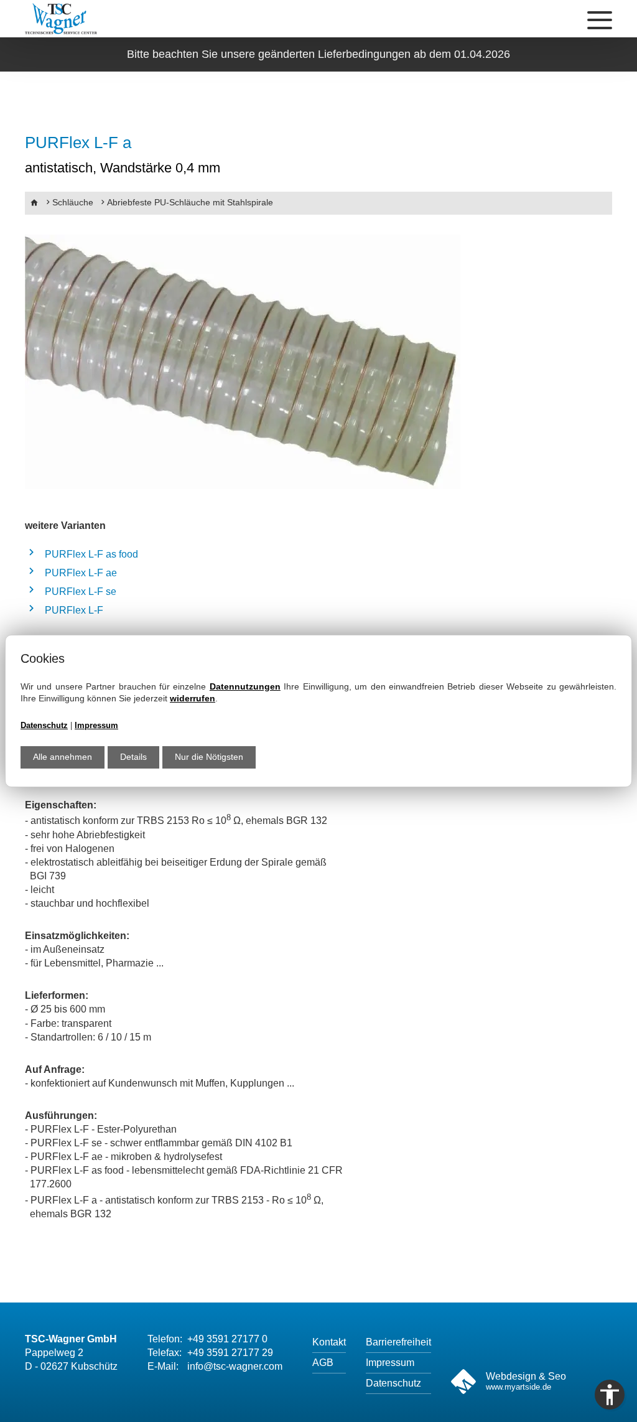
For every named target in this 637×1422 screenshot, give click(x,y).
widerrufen (192, 698)
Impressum (96, 725)
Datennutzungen (245, 686)
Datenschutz (44, 725)
